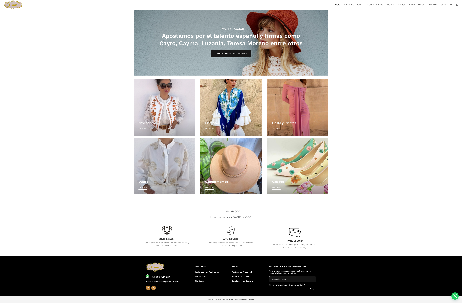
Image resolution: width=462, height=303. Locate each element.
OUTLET (444, 5)
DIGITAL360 (249, 299)
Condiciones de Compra (242, 281)
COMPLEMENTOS (416, 5)
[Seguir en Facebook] (148, 288)
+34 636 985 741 (160, 276)
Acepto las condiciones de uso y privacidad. (287, 285)
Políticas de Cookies (241, 276)
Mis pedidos (200, 276)
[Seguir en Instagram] (153, 288)
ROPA (359, 5)
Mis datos (199, 281)
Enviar (312, 289)
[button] (455, 296)
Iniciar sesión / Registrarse (207, 272)
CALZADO (433, 5)
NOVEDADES (348, 5)
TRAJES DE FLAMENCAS (396, 5)
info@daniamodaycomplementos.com (162, 281)
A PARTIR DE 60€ (231, 50)
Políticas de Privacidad (242, 272)
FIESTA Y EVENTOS (374, 5)
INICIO (337, 5)
